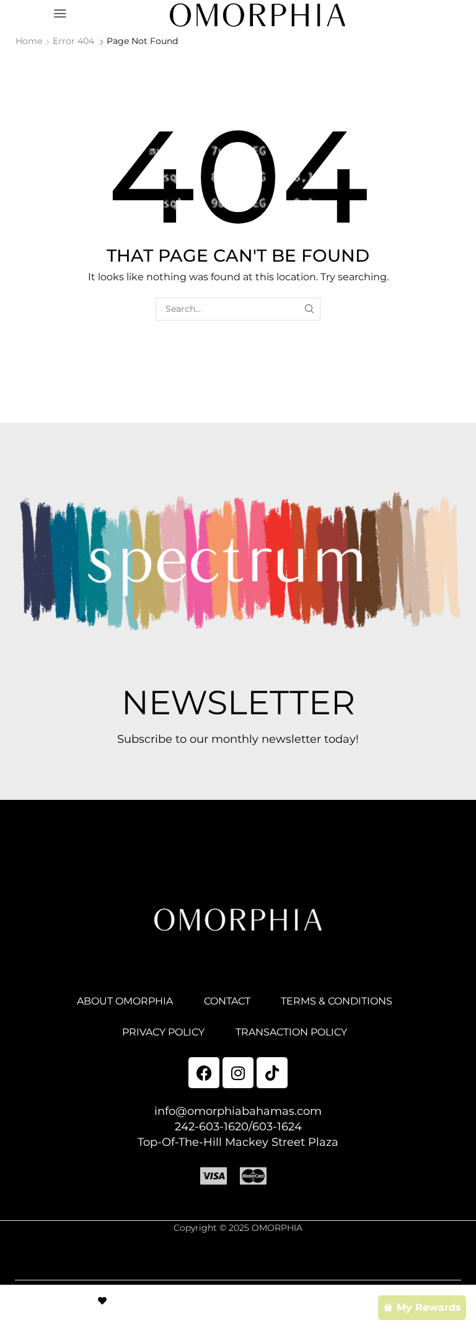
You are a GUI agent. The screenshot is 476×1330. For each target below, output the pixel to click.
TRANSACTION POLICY (291, 1032)
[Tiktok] (272, 1072)
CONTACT (227, 1001)
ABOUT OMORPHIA (125, 1001)
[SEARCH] (309, 309)
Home (28, 41)
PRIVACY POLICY (163, 1032)
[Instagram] (238, 1072)
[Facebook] (203, 1072)
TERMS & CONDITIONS (336, 1001)
